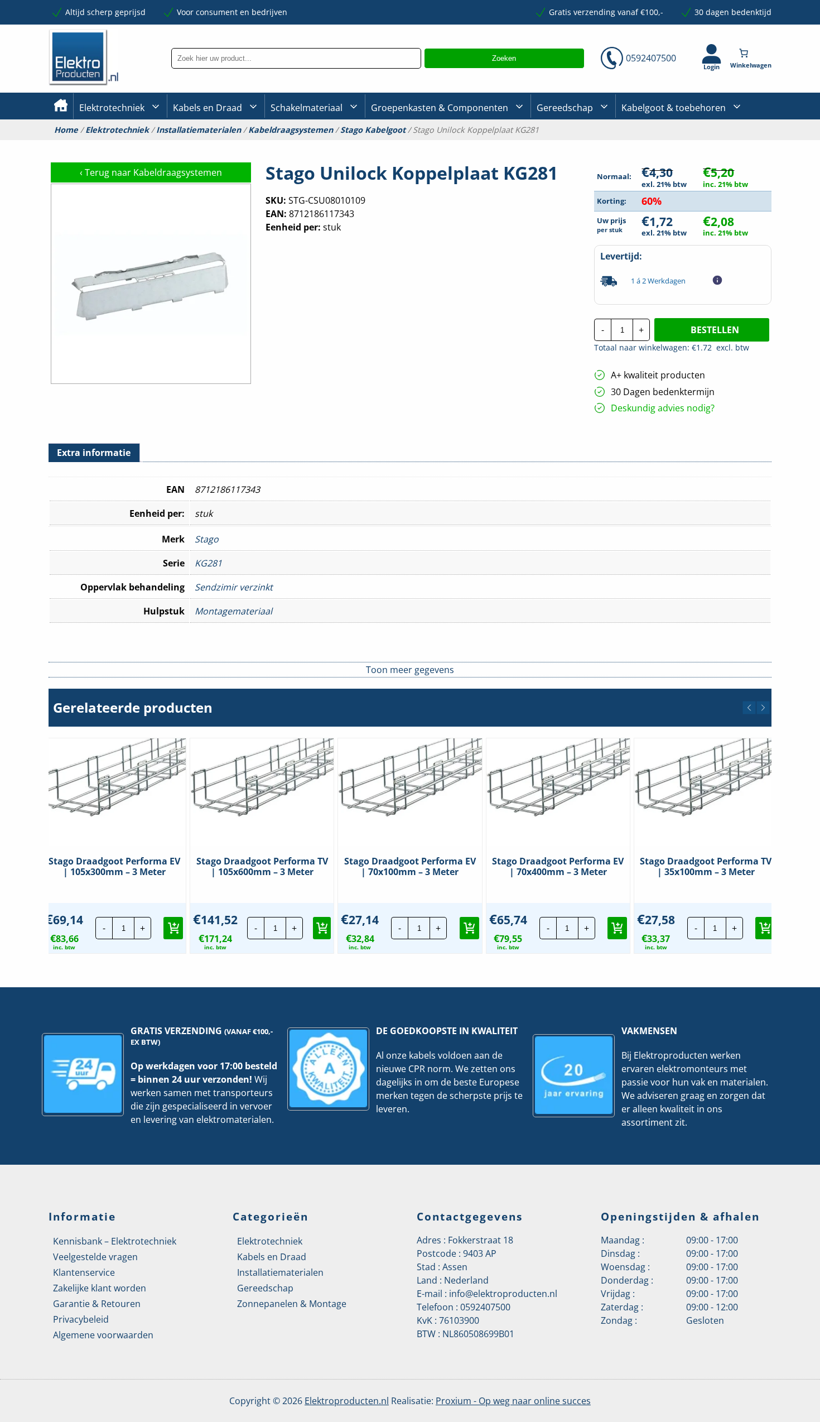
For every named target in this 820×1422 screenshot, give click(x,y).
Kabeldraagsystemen (290, 130)
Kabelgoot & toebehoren (673, 108)
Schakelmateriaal (307, 108)
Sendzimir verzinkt (234, 587)
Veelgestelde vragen (95, 1257)
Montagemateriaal (233, 611)
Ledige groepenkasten (412, 145)
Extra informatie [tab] (94, 452)
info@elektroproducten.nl (503, 1294)
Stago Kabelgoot (373, 130)
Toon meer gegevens (410, 670)
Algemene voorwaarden (103, 1335)
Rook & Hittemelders (281, 145)
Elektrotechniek (111, 108)
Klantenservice (84, 1272)
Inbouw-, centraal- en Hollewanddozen (311, 145)
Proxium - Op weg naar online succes (513, 1401)
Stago (207, 539)
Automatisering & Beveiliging (133, 145)
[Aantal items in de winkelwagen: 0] (751, 53)
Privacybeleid (81, 1319)
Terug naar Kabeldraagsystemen (151, 172)
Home (66, 130)
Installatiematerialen (198, 130)
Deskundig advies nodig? (663, 407)
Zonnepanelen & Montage (291, 1304)
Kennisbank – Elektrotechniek (114, 1241)
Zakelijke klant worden (99, 1288)
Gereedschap (565, 108)
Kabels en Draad (207, 108)
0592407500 (651, 58)
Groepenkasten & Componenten (439, 108)
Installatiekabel (201, 145)
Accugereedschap (570, 145)
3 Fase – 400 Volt (566, 145)
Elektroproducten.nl (347, 1401)
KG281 (208, 563)
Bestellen (715, 330)
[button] (749, 707)
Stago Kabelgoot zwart (663, 145)
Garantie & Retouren (97, 1304)
